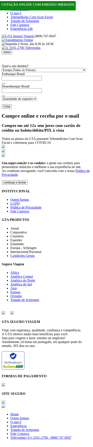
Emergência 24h (21, 29)
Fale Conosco (19, 25)
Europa (15, 292)
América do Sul (21, 284)
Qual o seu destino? (15, 66)
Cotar (6, 106)
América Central (21, 276)
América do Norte (22, 280)
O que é (15, 13)
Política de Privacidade (26, 207)
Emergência (18, 426)
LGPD (15, 203)
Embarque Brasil (13, 74)
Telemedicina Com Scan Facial (31, 17)
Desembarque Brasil (15, 86)
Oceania (16, 296)
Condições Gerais (22, 256)
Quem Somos (19, 199)
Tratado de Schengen (24, 21)
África (14, 272)
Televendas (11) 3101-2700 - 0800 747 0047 (40, 437)
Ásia (13, 288)
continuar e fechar (14, 182)
